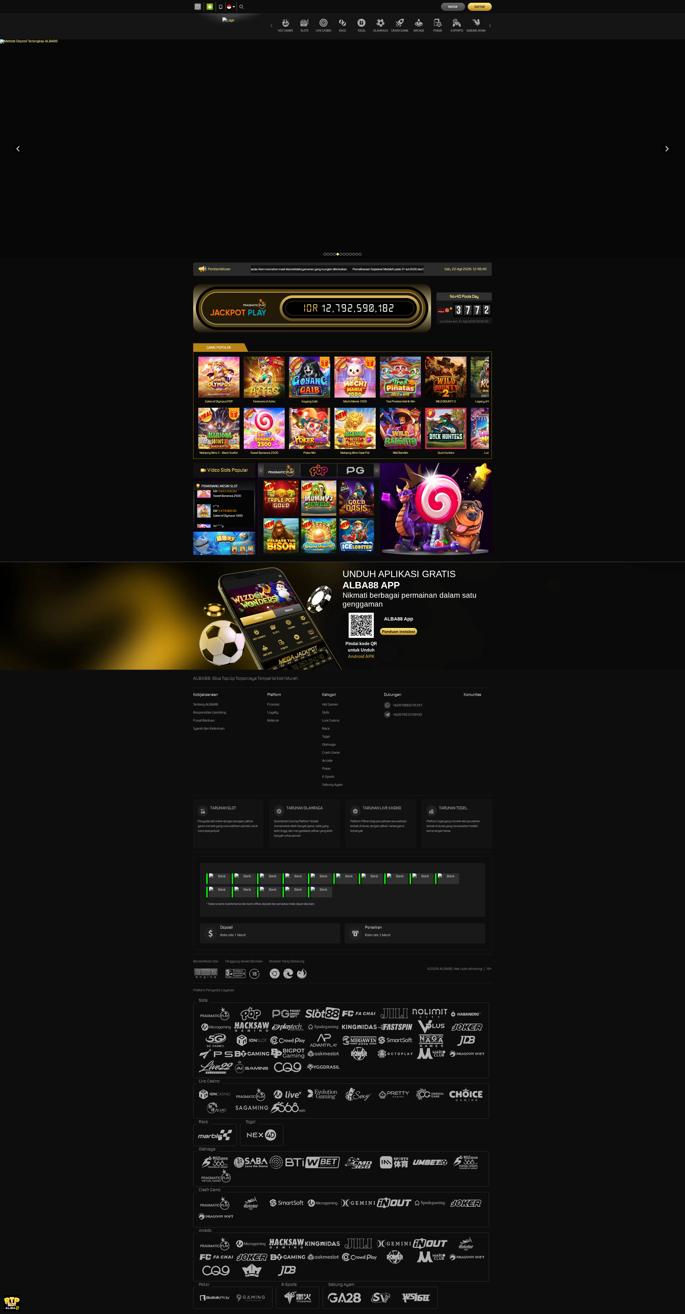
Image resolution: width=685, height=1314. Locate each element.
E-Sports (457, 30)
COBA (284, 492)
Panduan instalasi (398, 631)
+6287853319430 (407, 714)
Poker (437, 30)
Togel (361, 30)
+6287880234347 (408, 705)
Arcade (418, 30)
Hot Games (285, 30)
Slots (304, 30)
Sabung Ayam (475, 30)
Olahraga (380, 30)
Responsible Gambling (209, 712)
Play (257, 313)
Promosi (273, 704)
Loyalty (272, 712)
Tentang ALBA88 (205, 704)
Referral (273, 720)
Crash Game (399, 30)
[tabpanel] (342, 148)
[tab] (282, 470)
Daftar (479, 7)
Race (342, 30)
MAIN (222, 377)
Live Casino (323, 30)
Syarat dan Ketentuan (208, 728)
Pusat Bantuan (204, 720)
